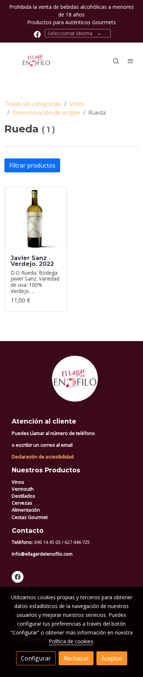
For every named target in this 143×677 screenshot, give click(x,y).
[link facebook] (37, 33)
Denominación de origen (46, 113)
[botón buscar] (115, 61)
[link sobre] (71, 383)
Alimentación (26, 509)
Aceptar (111, 658)
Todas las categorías (32, 104)
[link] (29, 60)
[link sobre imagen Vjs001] (36, 218)
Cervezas (22, 502)
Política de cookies (71, 641)
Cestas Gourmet (30, 517)
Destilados (23, 496)
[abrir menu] (130, 61)
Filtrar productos (32, 165)
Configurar (36, 658)
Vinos (77, 104)
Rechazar (76, 658)
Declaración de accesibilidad (43, 456)
